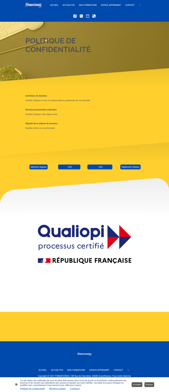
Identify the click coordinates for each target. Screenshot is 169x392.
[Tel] (94, 16)
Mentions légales (38, 167)
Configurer (75, 389)
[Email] (87, 16)
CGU (69, 167)
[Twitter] (81, 16)
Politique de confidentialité (32, 389)
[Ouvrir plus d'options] (140, 5)
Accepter (137, 384)
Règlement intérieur (130, 167)
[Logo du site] (33, 5)
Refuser (149, 384)
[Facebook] (75, 16)
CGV (100, 167)
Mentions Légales (57, 389)
